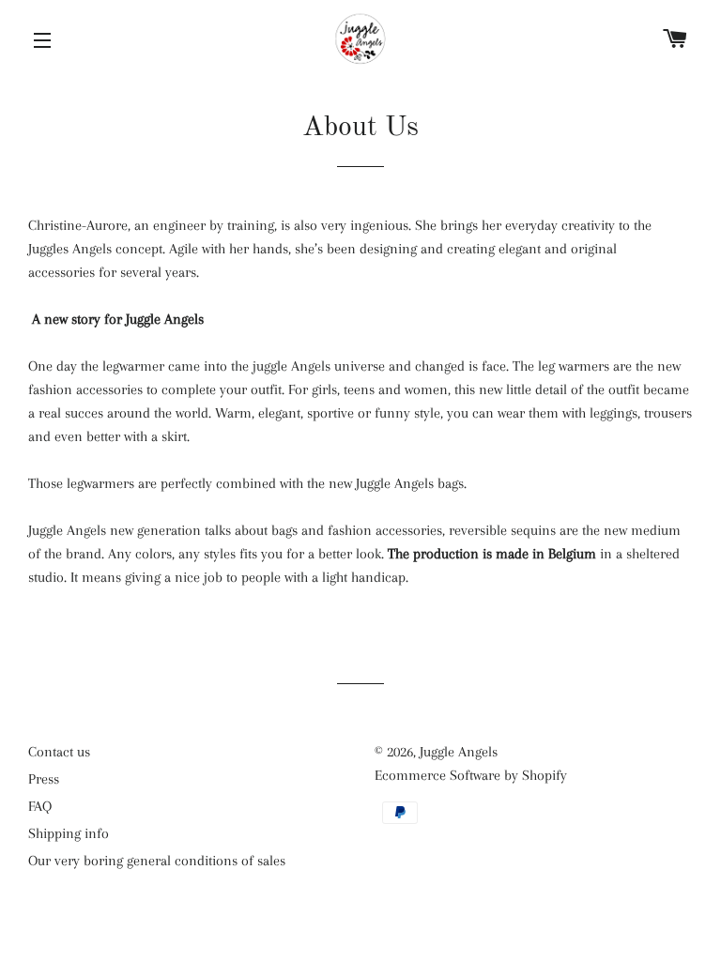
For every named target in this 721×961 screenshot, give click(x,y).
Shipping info (68, 833)
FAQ (40, 806)
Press (43, 778)
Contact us (59, 751)
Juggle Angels (459, 751)
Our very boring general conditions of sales (156, 860)
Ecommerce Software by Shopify (471, 775)
